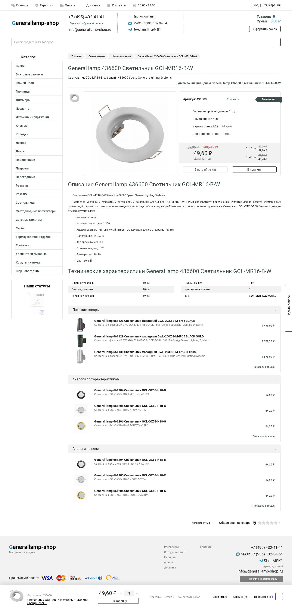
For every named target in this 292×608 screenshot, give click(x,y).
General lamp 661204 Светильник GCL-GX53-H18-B (130, 390)
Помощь (22, 5)
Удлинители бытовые (31, 254)
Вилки (20, 66)
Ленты (20, 151)
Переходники (25, 177)
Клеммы (22, 125)
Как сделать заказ (189, 597)
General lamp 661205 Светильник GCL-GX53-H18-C (130, 406)
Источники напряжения (33, 117)
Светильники (25, 202)
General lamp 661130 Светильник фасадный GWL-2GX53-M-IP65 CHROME (146, 352)
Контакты (119, 5)
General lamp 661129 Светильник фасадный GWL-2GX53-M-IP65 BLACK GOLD (149, 336)
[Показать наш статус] (37, 304)
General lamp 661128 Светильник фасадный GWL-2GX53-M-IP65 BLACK (144, 320)
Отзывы (169, 597)
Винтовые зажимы (29, 74)
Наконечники (25, 160)
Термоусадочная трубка (33, 236)
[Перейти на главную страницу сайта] (35, 23)
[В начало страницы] (279, 596)
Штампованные (121, 56)
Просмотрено (262, 596)
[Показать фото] (74, 97)
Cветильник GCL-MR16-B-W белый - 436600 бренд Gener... (57, 601)
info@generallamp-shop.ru (260, 571)
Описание (156, 597)
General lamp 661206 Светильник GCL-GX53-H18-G (130, 421)
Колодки (22, 134)
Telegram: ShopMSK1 (147, 29)
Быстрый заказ (205, 169)
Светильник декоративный (265, 295)
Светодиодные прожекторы (36, 211)
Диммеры (23, 100)
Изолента (22, 108)
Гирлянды (23, 91)
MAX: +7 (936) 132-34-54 (150, 23)
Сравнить (219, 596)
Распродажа (172, 547)
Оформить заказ (265, 29)
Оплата (70, 5)
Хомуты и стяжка (28, 262)
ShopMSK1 (273, 560)
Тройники (22, 245)
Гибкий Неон (25, 83)
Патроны (22, 168)
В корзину (254, 169)
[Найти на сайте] (277, 42)
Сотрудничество (174, 552)
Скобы (20, 228)
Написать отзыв (201, 522)
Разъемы (22, 185)
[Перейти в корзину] (252, 19)
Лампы (21, 142)
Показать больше (263, 366)
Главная (76, 56)
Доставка (93, 5)
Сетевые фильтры (29, 219)
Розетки (22, 194)
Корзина (238, 596)
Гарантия (46, 5)
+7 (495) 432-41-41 (85, 16)
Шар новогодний (28, 271)
